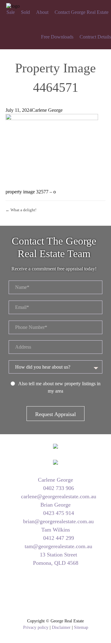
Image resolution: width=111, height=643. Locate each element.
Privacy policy (35, 627)
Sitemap (81, 627)
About (42, 12)
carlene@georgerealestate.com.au (57, 496)
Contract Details (95, 36)
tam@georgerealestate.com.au (57, 546)
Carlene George (47, 110)
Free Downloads (57, 36)
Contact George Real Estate (82, 12)
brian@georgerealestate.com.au (58, 521)
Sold (25, 12)
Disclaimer (61, 627)
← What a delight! (21, 210)
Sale (10, 12)
